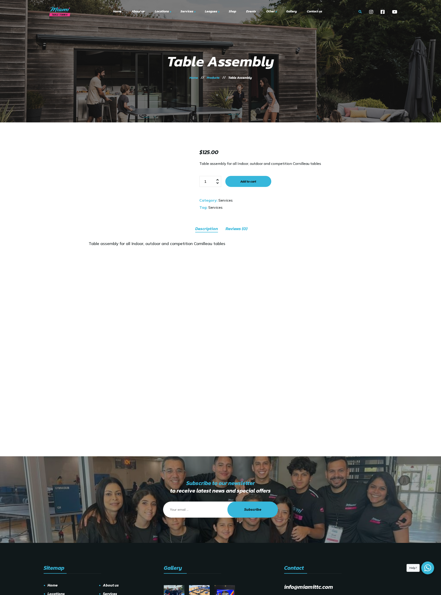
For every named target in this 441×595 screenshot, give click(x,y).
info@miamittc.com (308, 587)
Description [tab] (206, 229)
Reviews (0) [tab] (236, 229)
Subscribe (252, 509)
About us (111, 585)
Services (225, 200)
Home (53, 585)
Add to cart (248, 181)
